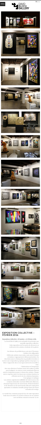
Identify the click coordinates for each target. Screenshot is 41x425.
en (39, 2)
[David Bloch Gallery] (20, 6)
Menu (3, 4)
